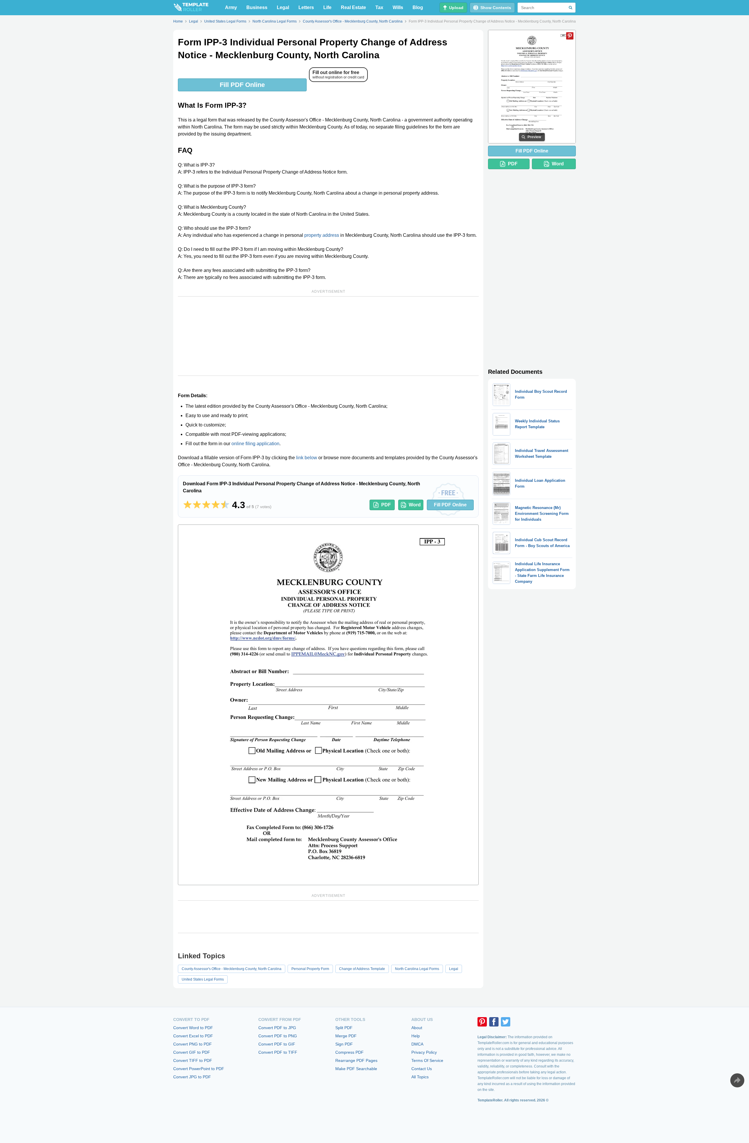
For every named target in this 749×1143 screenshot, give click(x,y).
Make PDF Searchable (356, 1068)
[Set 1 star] (187, 505)
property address (321, 235)
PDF (386, 504)
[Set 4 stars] (215, 505)
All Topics (420, 1077)
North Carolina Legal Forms (417, 969)
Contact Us (421, 1068)
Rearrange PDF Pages (356, 1060)
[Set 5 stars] (225, 505)
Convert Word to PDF (193, 1027)
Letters (306, 7)
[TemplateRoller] (190, 7)
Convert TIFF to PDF (192, 1060)
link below (306, 457)
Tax (379, 7)
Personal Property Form (310, 969)
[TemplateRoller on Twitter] (505, 1022)
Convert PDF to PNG (277, 1036)
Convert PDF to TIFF (277, 1052)
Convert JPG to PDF (192, 1077)
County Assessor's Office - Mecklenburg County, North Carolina (231, 969)
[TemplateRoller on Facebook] (494, 1022)
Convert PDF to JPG (277, 1027)
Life (327, 7)
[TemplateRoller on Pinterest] (482, 1022)
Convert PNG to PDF (192, 1044)
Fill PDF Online (242, 84)
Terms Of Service (427, 1060)
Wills (398, 7)
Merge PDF (346, 1036)
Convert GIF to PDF (191, 1052)
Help (415, 1036)
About (416, 1027)
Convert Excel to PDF (193, 1036)
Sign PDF (344, 1044)
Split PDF (344, 1027)
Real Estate (353, 7)
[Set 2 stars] (197, 505)
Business (256, 7)
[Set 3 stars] (206, 505)
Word (415, 504)
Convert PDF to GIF (276, 1044)
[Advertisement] (328, 336)
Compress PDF (349, 1052)
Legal (283, 7)
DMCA (417, 1044)
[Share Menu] (737, 1080)
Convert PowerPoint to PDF (198, 1068)
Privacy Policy (424, 1052)
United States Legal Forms (203, 979)
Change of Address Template (362, 969)
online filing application (255, 443)
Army (231, 7)
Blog (418, 7)
